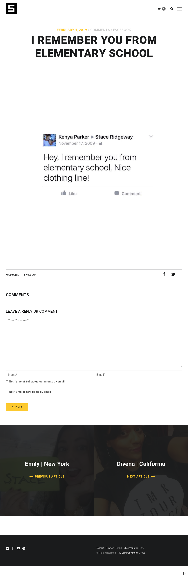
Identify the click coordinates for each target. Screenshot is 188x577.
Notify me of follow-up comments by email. (37, 381)
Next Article (138, 476)
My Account (129, 548)
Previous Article (49, 476)
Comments (100, 30)
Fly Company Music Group (131, 552)
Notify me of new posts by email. (30, 391)
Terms (118, 548)
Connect (100, 548)
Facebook (122, 30)
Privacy (110, 548)
